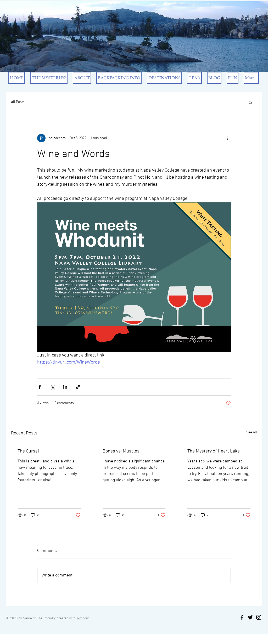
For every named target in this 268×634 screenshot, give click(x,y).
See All (251, 432)
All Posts (18, 102)
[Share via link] (78, 386)
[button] (250, 102)
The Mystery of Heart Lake (213, 451)
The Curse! (28, 451)
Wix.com (82, 618)
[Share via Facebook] (39, 386)
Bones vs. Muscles (121, 451)
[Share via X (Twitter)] (52, 386)
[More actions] (228, 138)
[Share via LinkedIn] (65, 386)
